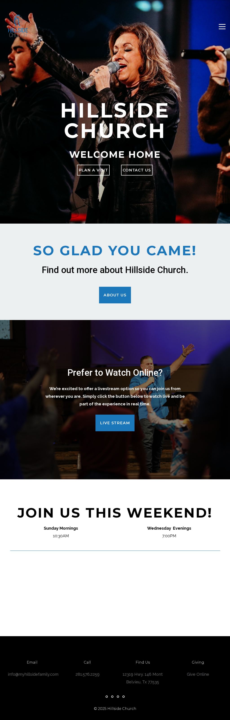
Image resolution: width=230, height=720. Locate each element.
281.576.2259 (87, 674)
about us (115, 295)
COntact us (137, 170)
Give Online (198, 674)
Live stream (115, 423)
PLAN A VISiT (93, 170)
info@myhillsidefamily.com (33, 674)
